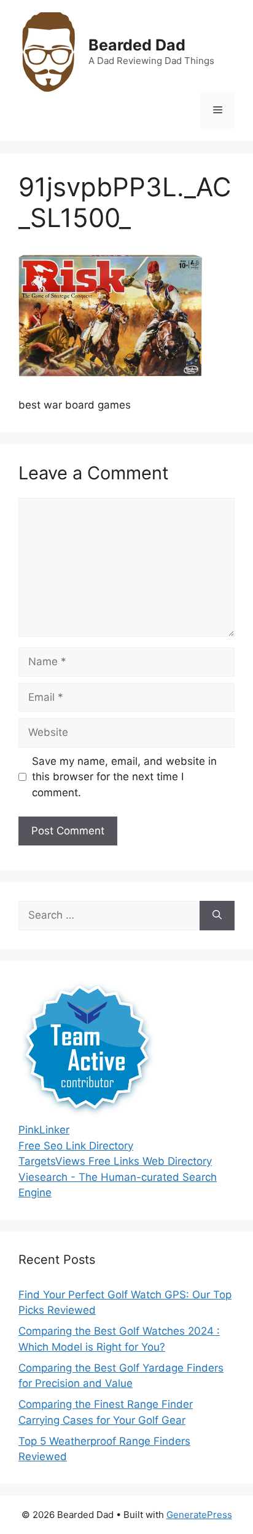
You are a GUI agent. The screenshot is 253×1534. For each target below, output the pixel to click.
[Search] (217, 915)
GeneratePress (199, 1514)
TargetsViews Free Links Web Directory (115, 1161)
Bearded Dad (136, 45)
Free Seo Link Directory (75, 1146)
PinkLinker (43, 1130)
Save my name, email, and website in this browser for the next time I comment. (124, 777)
